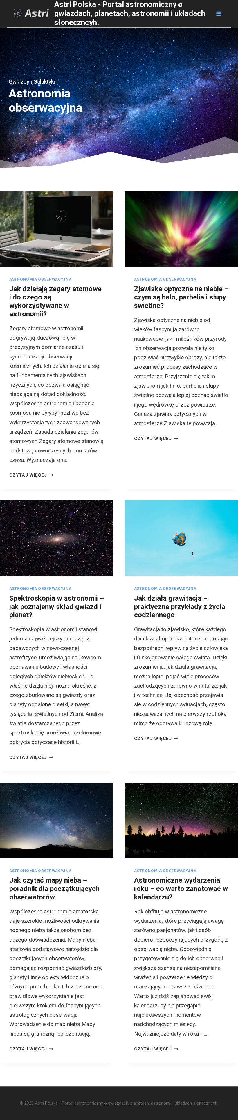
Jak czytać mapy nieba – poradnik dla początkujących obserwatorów (54, 888)
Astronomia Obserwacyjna (40, 279)
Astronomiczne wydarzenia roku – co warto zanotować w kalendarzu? (181, 888)
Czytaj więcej (31, 475)
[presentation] (56, 229)
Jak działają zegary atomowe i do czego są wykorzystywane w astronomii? (55, 301)
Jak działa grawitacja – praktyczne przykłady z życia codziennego (179, 606)
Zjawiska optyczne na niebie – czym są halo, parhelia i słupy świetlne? (181, 297)
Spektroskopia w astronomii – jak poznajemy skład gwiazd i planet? (56, 606)
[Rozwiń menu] (218, 13)
